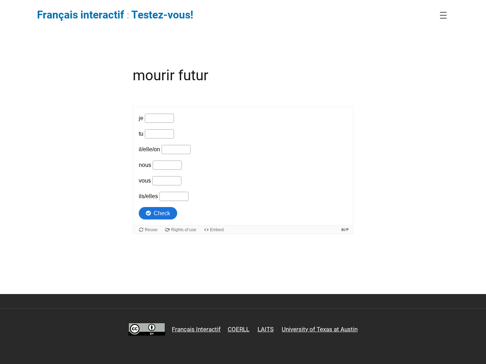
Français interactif (80, 15)
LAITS (266, 329)
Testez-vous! (162, 15)
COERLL (238, 329)
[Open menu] (443, 15)
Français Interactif (196, 329)
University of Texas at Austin (320, 329)
